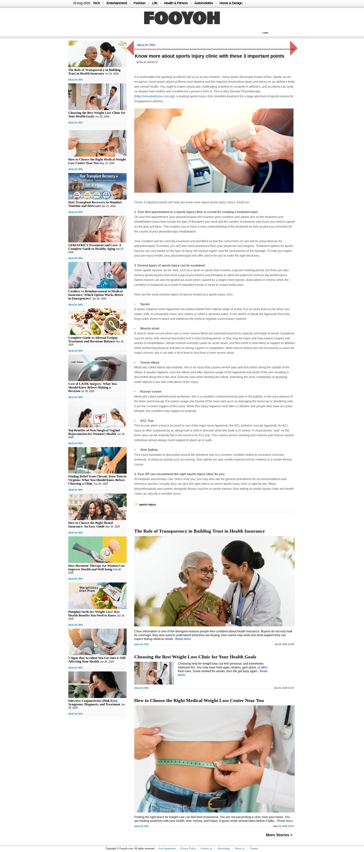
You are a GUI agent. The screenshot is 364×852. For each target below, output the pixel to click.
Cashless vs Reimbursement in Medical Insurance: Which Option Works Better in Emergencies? (95, 294)
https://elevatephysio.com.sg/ (154, 96)
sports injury (147, 504)
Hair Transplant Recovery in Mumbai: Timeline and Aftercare (95, 204)
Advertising (223, 848)
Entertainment (117, 3)
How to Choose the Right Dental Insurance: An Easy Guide (90, 524)
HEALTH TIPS (75, 80)
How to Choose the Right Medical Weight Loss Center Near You (97, 161)
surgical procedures (191, 275)
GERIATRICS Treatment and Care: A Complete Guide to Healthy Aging (94, 247)
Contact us (206, 848)
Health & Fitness (176, 3)
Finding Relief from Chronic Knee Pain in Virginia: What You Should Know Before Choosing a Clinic (97, 480)
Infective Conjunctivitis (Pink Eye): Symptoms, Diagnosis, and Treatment (94, 702)
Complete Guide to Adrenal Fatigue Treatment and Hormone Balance (93, 339)
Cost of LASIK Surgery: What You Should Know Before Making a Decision (92, 387)
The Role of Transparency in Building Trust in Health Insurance (94, 71)
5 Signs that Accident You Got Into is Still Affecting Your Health (97, 659)
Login (265, 32)
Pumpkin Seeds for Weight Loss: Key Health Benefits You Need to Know (94, 613)
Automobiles (203, 3)
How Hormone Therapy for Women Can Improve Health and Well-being (96, 567)
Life (154, 3)
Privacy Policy (188, 848)
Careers (254, 848)
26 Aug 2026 (81, 3)
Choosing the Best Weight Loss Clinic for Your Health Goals (195, 656)
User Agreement (167, 848)
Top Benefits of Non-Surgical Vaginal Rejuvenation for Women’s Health (94, 432)
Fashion (139, 3)
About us (240, 848)
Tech (96, 3)
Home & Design (231, 3)
